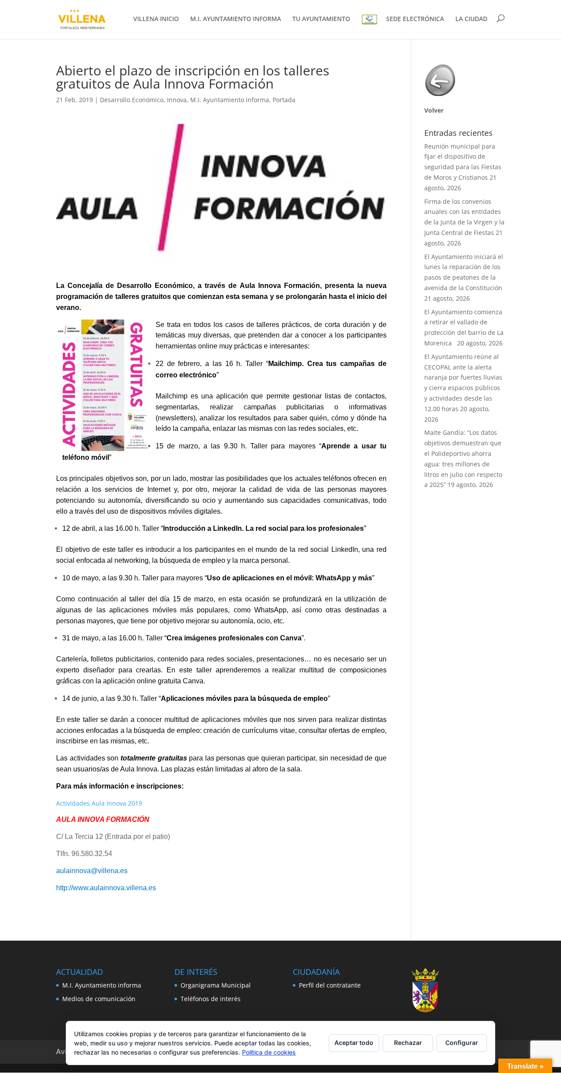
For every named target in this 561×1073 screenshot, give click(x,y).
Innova (177, 100)
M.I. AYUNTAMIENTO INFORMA (235, 19)
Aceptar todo (353, 1042)
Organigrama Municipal (216, 985)
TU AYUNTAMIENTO (321, 19)
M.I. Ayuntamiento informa (229, 100)
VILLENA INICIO (156, 19)
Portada (284, 100)
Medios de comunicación (98, 999)
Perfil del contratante (330, 985)
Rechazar (408, 1042)
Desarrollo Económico (131, 100)
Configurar (461, 1042)
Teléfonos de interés (211, 999)
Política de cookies (269, 1052)
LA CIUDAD (471, 19)
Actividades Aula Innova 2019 (99, 803)
